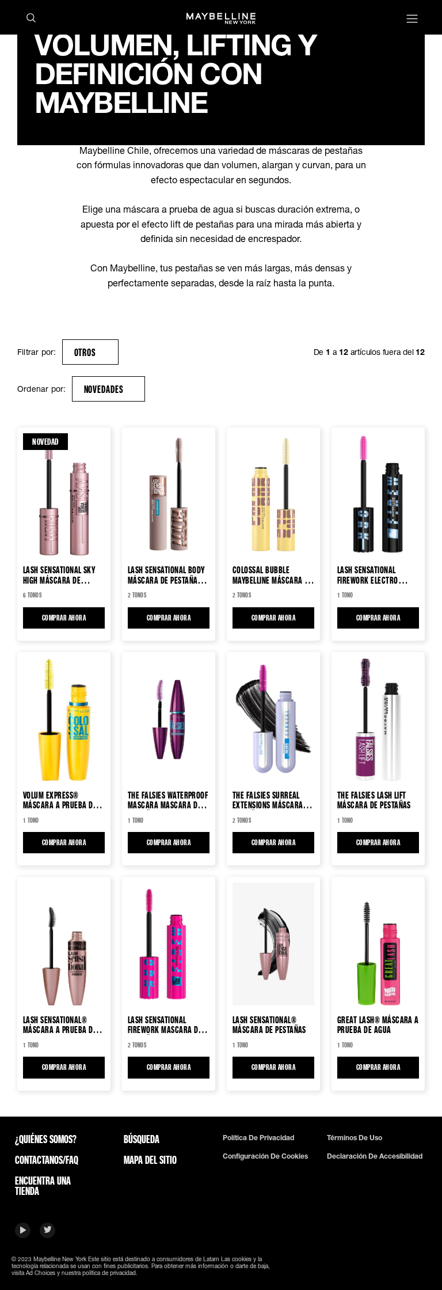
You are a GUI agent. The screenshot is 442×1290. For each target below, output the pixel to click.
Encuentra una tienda (43, 1185)
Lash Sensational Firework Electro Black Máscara (367, 575)
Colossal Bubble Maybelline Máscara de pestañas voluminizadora (273, 575)
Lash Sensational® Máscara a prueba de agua (60, 1025)
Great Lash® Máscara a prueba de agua (378, 1025)
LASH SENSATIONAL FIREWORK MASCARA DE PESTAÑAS (165, 1025)
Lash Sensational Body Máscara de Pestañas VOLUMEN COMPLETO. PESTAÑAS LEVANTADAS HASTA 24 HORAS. (166, 575)
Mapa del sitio (150, 1160)
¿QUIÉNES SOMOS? (46, 1139)
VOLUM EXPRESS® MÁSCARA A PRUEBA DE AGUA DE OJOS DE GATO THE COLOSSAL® (60, 800)
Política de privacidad (258, 1138)
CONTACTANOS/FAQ (46, 1160)
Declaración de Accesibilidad (374, 1156)
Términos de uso (354, 1138)
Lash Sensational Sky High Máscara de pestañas (59, 575)
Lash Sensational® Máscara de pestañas (269, 1025)
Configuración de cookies (265, 1156)
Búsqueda (141, 1139)
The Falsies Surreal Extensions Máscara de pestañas (273, 800)
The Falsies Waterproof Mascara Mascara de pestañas (168, 800)
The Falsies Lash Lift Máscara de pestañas (374, 800)
